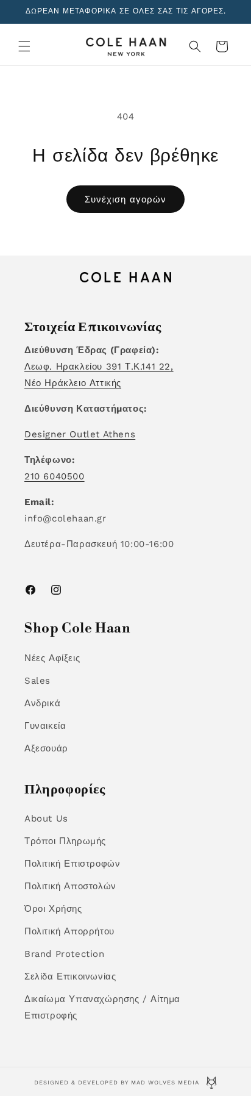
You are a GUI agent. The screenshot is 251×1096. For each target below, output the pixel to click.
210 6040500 (54, 476)
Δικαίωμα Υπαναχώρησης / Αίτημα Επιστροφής (102, 1007)
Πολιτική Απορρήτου (69, 931)
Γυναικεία (45, 725)
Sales (37, 680)
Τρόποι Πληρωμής (65, 841)
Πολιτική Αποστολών (70, 886)
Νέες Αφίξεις (52, 658)
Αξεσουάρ (46, 748)
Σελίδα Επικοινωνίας (70, 976)
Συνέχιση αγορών (125, 199)
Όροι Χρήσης (53, 908)
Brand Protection (64, 953)
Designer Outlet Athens (79, 434)
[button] (24, 46)
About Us (46, 818)
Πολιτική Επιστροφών (72, 863)
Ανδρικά (42, 703)
